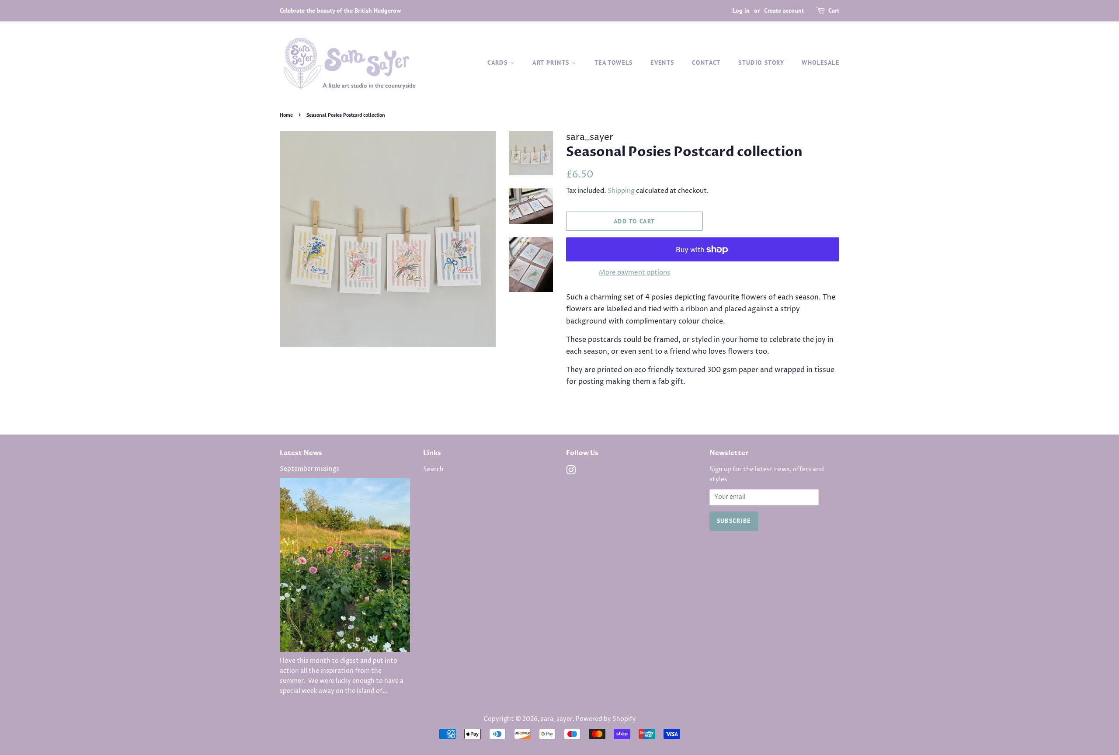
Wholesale (820, 62)
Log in (741, 10)
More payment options (634, 272)
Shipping (621, 190)
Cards (498, 62)
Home (286, 114)
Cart (833, 10)
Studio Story (761, 62)
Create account (784, 10)
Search (433, 469)
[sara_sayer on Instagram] (571, 472)
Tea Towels (613, 62)
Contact (706, 62)
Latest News (301, 453)
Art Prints (551, 62)
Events (662, 62)
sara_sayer (557, 719)
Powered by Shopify (606, 719)
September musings (309, 469)
